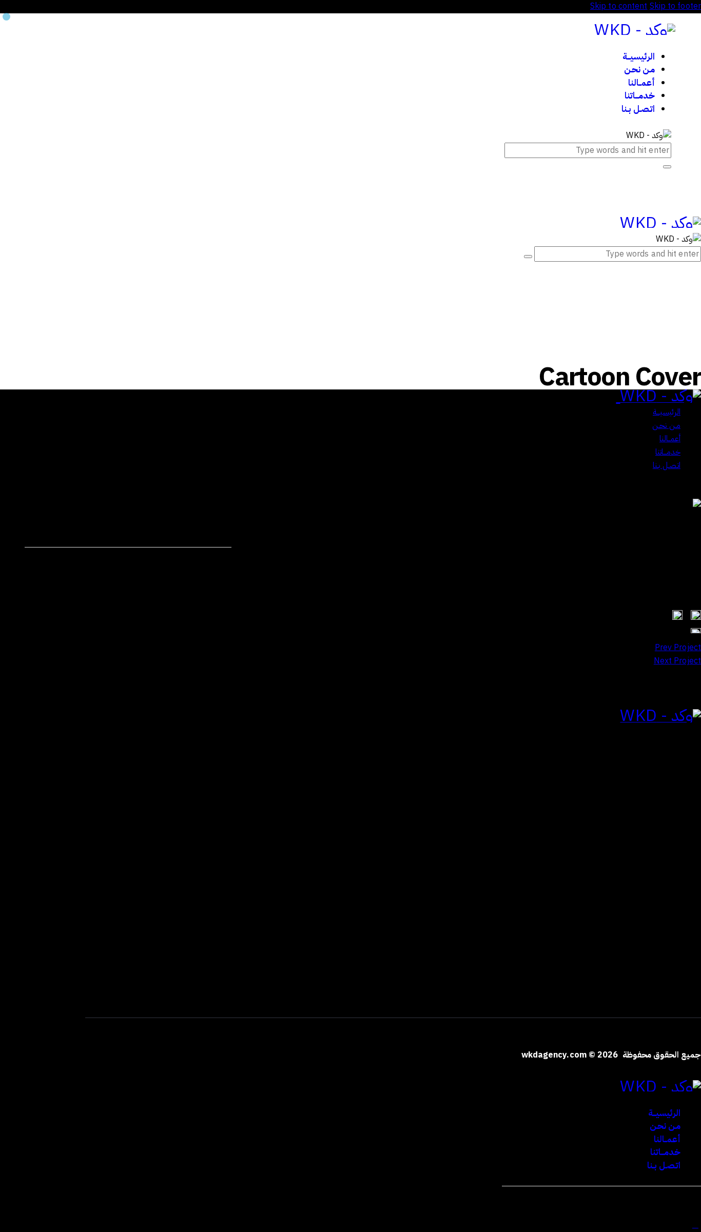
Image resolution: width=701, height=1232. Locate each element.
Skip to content (619, 6)
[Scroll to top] (695, 1225)
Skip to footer (675, 6)
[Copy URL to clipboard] (120, 562)
